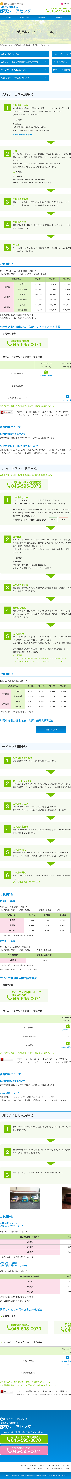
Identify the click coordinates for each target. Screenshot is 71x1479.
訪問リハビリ (66, 1465)
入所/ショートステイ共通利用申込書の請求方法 (19, 62)
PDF (63, 519)
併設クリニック (43, 1468)
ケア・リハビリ (54, 1465)
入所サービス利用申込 (10, 54)
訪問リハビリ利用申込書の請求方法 (15, 78)
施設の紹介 (33, 1465)
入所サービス (42, 17)
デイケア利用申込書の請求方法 (13, 70)
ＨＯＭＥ (8, 17)
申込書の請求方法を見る (23, 134)
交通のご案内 (30, 1468)
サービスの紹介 (25, 17)
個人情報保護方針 (57, 1468)
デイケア (59, 17)
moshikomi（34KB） (46, 375)
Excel (53, 519)
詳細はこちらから (51, 730)
